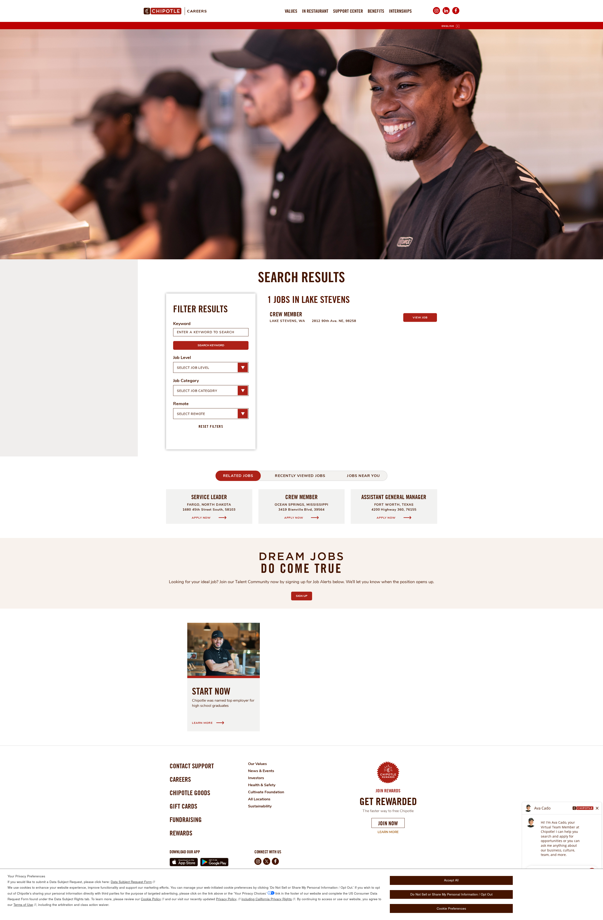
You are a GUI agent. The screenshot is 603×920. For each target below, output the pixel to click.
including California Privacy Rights (266, 899)
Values (291, 11)
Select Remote (191, 414)
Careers (197, 11)
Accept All (451, 880)
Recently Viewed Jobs (300, 475)
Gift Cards (183, 806)
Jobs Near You (363, 475)
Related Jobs (238, 475)
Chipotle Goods (190, 793)
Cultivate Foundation (266, 792)
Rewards (181, 833)
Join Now (388, 823)
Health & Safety (261, 785)
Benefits (376, 11)
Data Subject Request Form (131, 881)
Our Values (257, 763)
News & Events (261, 770)
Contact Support (192, 766)
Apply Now (201, 517)
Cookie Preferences (451, 908)
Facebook (455, 13)
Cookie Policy (151, 899)
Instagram (436, 13)
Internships (400, 11)
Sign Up (304, 596)
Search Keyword (211, 345)
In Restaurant (315, 11)
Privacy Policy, (226, 899)
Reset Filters (211, 426)
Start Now (211, 691)
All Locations (259, 799)
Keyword (182, 323)
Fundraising (186, 819)
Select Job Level (193, 368)
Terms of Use (23, 904)
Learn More (385, 832)
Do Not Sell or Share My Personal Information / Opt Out (451, 894)
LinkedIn (446, 13)
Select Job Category (197, 391)
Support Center (348, 11)
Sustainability (260, 806)
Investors (256, 778)
